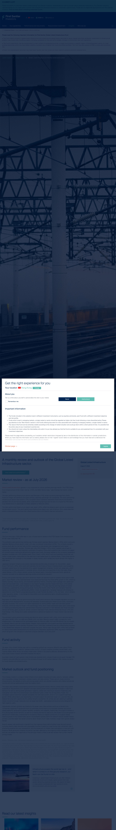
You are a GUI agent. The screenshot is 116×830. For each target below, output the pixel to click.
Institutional (86, 399)
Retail (67, 399)
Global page (10, 446)
